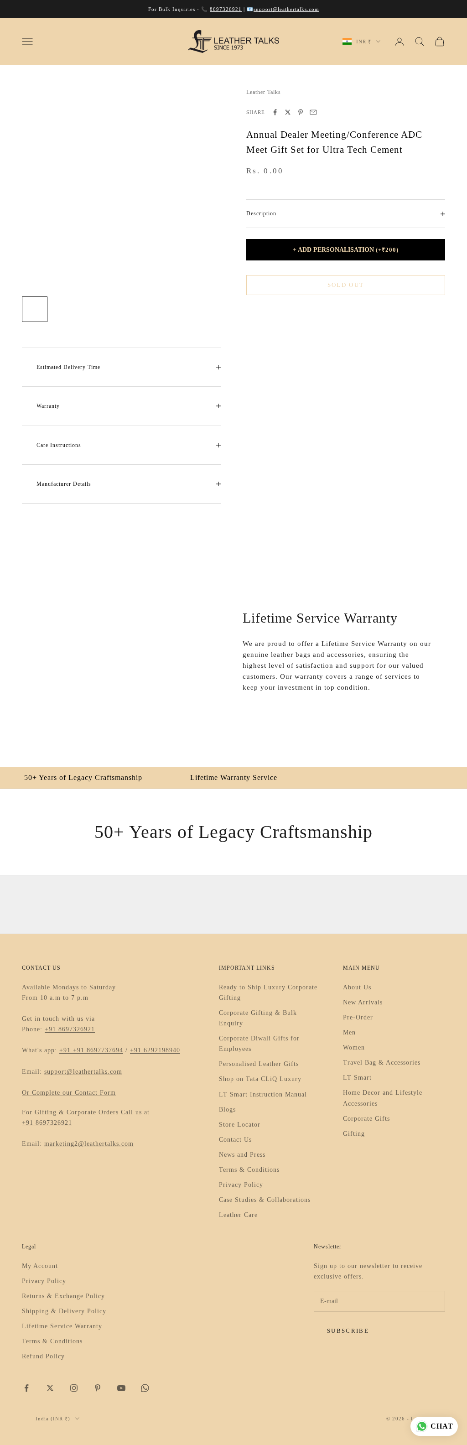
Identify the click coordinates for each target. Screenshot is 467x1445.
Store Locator (239, 1124)
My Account (40, 1266)
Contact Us (235, 1139)
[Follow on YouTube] (121, 1388)
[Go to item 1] (34, 309)
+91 (66, 1050)
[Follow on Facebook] (26, 1388)
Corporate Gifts (366, 1118)
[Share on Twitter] (287, 112)
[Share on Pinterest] (300, 112)
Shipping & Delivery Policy (64, 1311)
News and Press (242, 1154)
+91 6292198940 (155, 1050)
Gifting (354, 1133)
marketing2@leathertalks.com (89, 1143)
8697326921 (226, 9)
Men (349, 1032)
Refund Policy (43, 1356)
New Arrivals (363, 1002)
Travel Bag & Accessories (381, 1062)
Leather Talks (263, 92)
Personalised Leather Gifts (259, 1063)
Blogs (227, 1109)
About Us (357, 987)
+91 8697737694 (98, 1050)
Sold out (345, 284)
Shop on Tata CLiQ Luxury (260, 1079)
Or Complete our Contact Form (69, 1092)
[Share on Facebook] (275, 112)
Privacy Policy (241, 1184)
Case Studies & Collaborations (265, 1199)
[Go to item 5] (151, 309)
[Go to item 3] (93, 309)
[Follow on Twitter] (50, 1388)
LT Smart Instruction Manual (263, 1094)
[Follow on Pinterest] (97, 1388)
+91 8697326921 (70, 1029)
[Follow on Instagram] (73, 1388)
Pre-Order (358, 1017)
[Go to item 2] (64, 309)
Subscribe (348, 1330)
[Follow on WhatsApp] (145, 1388)
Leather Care (238, 1214)
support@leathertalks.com (286, 9)
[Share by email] (313, 112)
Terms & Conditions (249, 1169)
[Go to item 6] (180, 309)
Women (354, 1047)
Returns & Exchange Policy (63, 1296)
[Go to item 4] (122, 309)
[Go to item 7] (210, 309)
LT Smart (357, 1077)
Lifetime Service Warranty (62, 1326)
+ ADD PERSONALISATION (346, 249)
